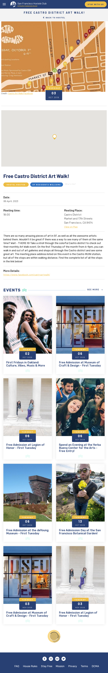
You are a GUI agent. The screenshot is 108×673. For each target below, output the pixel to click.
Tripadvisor (57, 659)
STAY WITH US (96, 4)
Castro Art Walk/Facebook (20, 93)
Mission (60, 666)
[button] (54, 137)
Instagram (51, 659)
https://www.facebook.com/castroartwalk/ (26, 274)
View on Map (71, 226)
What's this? (70, 184)
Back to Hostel (55, 17)
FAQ (16, 666)
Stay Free (46, 666)
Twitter (63, 659)
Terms (84, 666)
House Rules (30, 666)
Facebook (44, 659)
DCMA (95, 666)
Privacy (72, 666)
